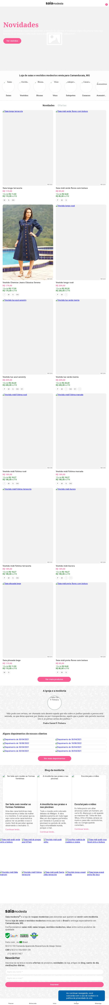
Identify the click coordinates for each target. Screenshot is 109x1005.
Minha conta (32, 1003)
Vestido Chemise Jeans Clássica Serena (21, 282)
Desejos (76, 1003)
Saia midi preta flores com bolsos (72, 660)
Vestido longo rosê (65, 282)
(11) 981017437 (14, 953)
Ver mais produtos (54, 679)
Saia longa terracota (12, 188)
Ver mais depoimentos (54, 758)
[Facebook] (41, 990)
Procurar (11, 1003)
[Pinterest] (55, 990)
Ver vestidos (12, 41)
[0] (105, 3)
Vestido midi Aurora (65, 566)
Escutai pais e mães (85, 804)
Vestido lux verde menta (67, 377)
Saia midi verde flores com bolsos (72, 188)
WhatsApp (98, 1003)
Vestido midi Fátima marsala (69, 471)
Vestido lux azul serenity (14, 377)
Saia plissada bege (11, 660)
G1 (22, 389)
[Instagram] (50, 990)
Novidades (48, 105)
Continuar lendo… (13, 829)
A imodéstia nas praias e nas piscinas (53, 805)
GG (13, 200)
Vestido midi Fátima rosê (14, 471)
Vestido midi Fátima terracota (17, 566)
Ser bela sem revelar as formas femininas (18, 805)
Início (54, 1003)
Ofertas (62, 105)
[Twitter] (45, 990)
